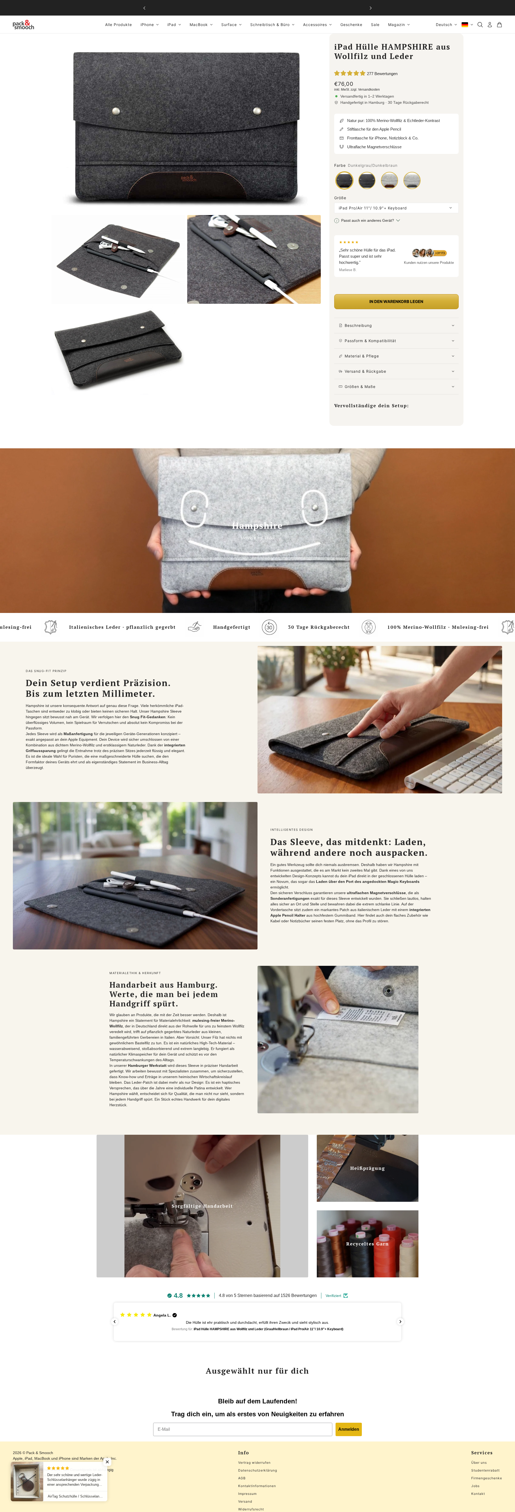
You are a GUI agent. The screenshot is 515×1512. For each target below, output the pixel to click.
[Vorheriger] (144, 8)
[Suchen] (480, 24)
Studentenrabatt (485, 1470)
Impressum (247, 1494)
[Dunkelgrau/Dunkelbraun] (344, 180)
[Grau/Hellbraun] (389, 180)
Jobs (475, 1486)
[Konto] (489, 24)
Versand (245, 1501)
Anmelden (348, 1429)
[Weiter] (370, 8)
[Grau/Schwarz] (412, 180)
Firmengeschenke (486, 1478)
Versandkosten (369, 89)
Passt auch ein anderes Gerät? (367, 220)
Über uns (479, 1463)
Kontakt (478, 1494)
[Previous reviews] (114, 1321)
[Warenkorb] (499, 24)
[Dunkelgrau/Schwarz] (367, 180)
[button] (257, 1322)
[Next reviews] (400, 1321)
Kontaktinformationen (257, 1486)
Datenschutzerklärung (257, 1470)
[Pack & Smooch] (23, 24)
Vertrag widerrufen (254, 1463)
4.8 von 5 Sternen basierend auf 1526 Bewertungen (268, 1295)
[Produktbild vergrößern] (186, 123)
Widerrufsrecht (251, 1509)
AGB (242, 1478)
